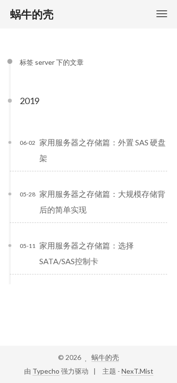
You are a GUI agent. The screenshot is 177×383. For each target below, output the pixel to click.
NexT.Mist (137, 371)
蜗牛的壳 (105, 357)
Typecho (45, 371)
